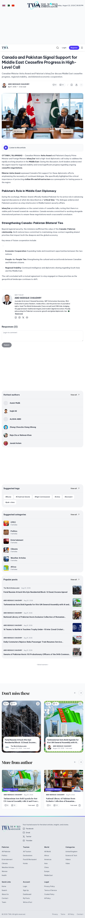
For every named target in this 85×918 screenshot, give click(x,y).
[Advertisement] (42, 27)
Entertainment (7, 859)
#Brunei (8, 497)
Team (4, 902)
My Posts (26, 898)
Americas (47, 859)
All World (47, 852)
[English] (4, 5)
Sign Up (26, 890)
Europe (46, 871)
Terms (63, 914)
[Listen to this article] (6, 147)
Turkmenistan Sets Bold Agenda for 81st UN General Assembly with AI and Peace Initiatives (21, 800)
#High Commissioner (42, 497)
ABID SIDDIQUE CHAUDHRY (28, 298)
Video (68, 863)
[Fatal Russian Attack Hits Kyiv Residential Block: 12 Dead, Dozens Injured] (42, 590)
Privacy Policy (49, 886)
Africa (46, 856)
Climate (5, 863)
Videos (68, 859)
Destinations (27, 856)
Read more (19, 314)
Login (64, 48)
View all (74, 395)
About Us (5, 894)
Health (4, 875)
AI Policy (47, 898)
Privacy (55, 914)
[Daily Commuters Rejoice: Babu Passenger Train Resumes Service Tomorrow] (42, 640)
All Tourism (27, 852)
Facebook (29, 829)
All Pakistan (6, 852)
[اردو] (8, 5)
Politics (4, 856)
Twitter (28, 837)
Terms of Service (50, 890)
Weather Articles (8, 867)
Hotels (25, 863)
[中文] (13, 5)
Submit (6, 345)
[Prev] (75, 692)
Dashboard (27, 894)
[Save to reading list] (71, 85)
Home (4, 886)
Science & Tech (71, 856)
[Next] (80, 692)
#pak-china (9, 502)
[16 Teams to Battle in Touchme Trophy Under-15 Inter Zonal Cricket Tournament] (42, 627)
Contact (5, 898)
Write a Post (27, 902)
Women (4, 871)
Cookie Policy (49, 894)
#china (57, 497)
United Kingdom (71, 852)
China (46, 867)
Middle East (48, 875)
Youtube (29, 841)
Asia (45, 863)
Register (74, 48)
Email (28, 833)
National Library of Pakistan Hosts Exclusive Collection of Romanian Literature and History (60, 800)
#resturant (68, 497)
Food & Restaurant (30, 859)
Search (4, 890)
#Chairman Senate (23, 497)
